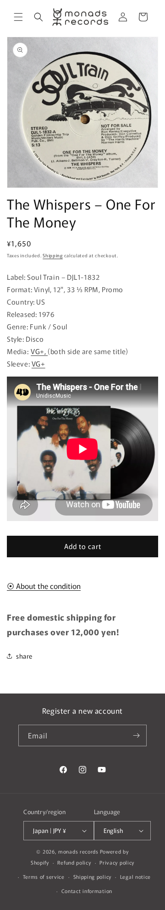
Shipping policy (92, 876)
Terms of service (44, 876)
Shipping (53, 255)
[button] (18, 17)
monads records (78, 851)
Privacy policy (116, 862)
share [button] (24, 655)
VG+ (38, 363)
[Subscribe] (136, 735)
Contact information (86, 890)
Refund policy (74, 862)
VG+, (39, 351)
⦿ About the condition (44, 585)
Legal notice (135, 876)
